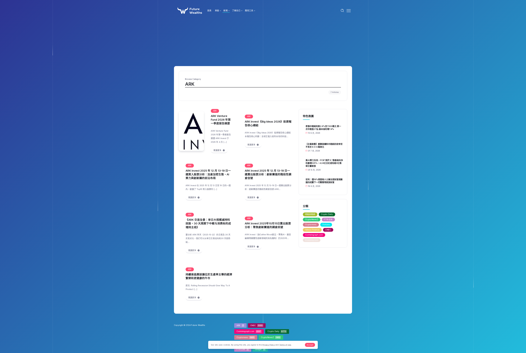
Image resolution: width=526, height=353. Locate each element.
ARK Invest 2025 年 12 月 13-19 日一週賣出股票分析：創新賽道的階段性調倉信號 (268, 174)
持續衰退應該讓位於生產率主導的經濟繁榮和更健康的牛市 (209, 276)
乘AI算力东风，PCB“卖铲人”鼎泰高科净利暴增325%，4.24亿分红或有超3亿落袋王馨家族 (324, 163)
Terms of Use (285, 345)
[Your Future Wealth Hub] (189, 10)
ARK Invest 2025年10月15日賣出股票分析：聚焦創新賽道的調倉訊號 (268, 225)
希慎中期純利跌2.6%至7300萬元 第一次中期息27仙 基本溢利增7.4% (323, 127)
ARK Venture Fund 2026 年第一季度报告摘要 (221, 119)
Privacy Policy (268, 345)
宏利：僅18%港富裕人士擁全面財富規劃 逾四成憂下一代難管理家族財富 (324, 181)
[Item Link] (191, 131)
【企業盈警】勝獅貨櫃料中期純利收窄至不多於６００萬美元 (324, 145)
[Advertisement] (263, 41)
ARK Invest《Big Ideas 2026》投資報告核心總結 (268, 123)
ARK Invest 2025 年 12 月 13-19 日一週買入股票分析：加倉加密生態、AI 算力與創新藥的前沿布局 (208, 174)
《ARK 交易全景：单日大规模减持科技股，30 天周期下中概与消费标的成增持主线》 (208, 223)
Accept (310, 345)
